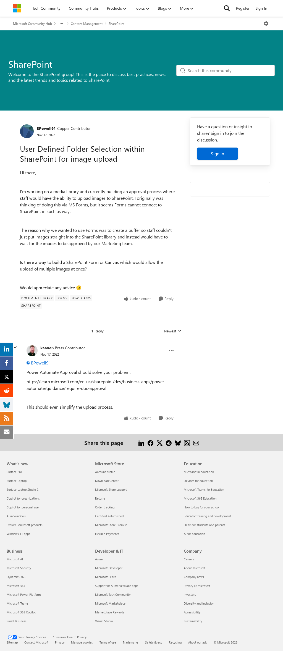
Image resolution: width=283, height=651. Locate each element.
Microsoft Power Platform (24, 594)
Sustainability (193, 621)
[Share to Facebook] (150, 442)
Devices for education (198, 481)
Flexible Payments (107, 534)
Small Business (17, 621)
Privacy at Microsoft (197, 586)
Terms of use (107, 642)
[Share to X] (160, 442)
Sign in (217, 153)
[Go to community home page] (17, 8)
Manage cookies (82, 642)
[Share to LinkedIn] (141, 442)
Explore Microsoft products (25, 525)
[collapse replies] (15, 347)
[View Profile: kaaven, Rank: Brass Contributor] (32, 350)
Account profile (105, 472)
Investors (190, 594)
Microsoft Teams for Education (204, 489)
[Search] (227, 8)
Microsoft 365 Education (200, 498)
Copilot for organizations (23, 498)
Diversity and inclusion (199, 603)
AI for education (194, 534)
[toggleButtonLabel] (266, 23)
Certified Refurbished (109, 516)
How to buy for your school (201, 507)
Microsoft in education (199, 472)
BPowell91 (46, 128)
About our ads (197, 642)
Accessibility (192, 612)
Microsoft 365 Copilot (21, 612)
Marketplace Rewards (109, 612)
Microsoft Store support (111, 489)
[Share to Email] (196, 442)
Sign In (261, 8)
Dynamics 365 (16, 577)
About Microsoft (194, 568)
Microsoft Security (19, 568)
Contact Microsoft (36, 642)
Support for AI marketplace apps (116, 586)
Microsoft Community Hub (32, 23)
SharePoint (116, 23)
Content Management (87, 23)
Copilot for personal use (23, 507)
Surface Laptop (17, 481)
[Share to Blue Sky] (178, 442)
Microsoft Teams (17, 603)
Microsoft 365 (16, 586)
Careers (189, 559)
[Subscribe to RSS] (187, 442)
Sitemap (12, 642)
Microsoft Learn (105, 577)
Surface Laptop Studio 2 (22, 489)
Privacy (59, 642)
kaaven (47, 347)
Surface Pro (14, 472)
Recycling (175, 642)
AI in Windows (16, 516)
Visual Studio (104, 621)
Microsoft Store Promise (111, 525)
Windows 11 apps (18, 534)
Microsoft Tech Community (112, 594)
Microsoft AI (15, 559)
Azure (99, 559)
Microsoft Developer (108, 568)
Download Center (107, 481)
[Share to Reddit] (169, 442)
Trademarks (130, 642)
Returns (100, 498)
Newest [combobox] (173, 331)
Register (243, 8)
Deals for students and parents (204, 525)
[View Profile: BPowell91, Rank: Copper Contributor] (27, 131)
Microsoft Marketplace (110, 603)
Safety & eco (153, 642)
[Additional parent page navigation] (61, 23)
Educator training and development (207, 516)
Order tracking (104, 507)
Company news (194, 577)
